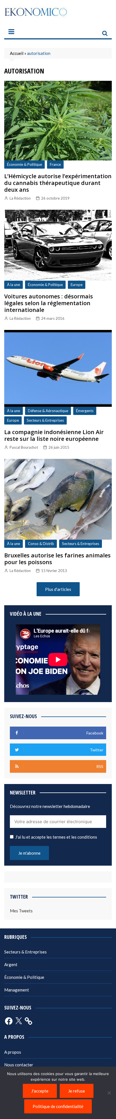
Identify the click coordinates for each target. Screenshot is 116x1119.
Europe (76, 284)
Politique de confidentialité (58, 1106)
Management (16, 989)
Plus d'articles (58, 589)
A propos (12, 1052)
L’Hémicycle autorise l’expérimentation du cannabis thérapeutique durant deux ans (57, 182)
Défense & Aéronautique (48, 410)
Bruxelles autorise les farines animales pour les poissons (57, 558)
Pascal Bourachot (24, 447)
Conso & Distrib (41, 543)
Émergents (84, 410)
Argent (10, 964)
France (55, 164)
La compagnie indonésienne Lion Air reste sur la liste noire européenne (54, 435)
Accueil (16, 53)
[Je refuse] (109, 1093)
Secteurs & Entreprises (45, 420)
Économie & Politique (24, 164)
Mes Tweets (21, 910)
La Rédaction (20, 198)
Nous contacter (18, 1064)
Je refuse (76, 1090)
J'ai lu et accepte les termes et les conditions (56, 836)
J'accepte (39, 1090)
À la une (13, 284)
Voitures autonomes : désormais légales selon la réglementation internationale (48, 303)
